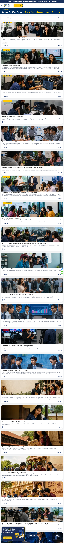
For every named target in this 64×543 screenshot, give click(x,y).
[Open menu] (2, 5)
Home (3, 9)
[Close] (23, 528)
